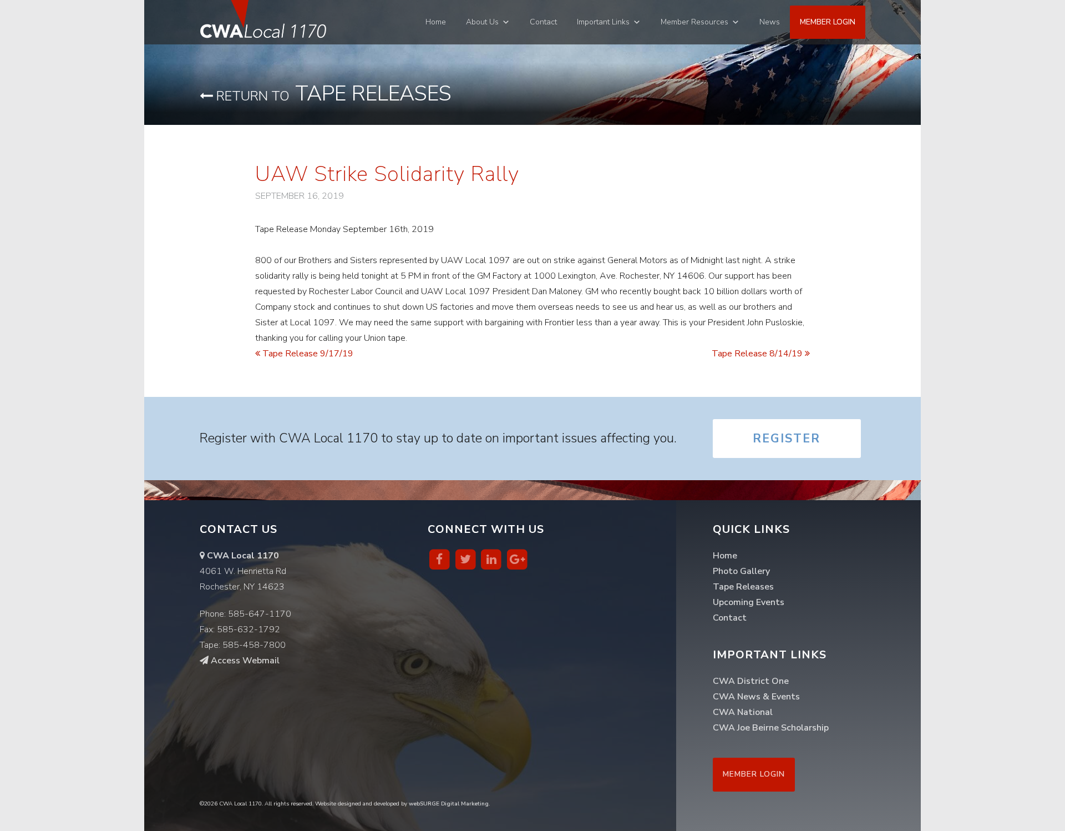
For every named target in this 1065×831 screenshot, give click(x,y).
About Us (482, 22)
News (769, 22)
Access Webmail (244, 660)
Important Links (603, 22)
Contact (543, 22)
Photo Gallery (741, 571)
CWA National (743, 712)
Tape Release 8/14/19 (758, 353)
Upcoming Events (748, 602)
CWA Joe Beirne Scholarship (771, 728)
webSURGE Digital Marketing (449, 804)
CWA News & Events (756, 697)
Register (786, 438)
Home (435, 22)
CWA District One (751, 681)
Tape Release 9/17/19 (306, 353)
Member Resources (694, 22)
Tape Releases (332, 93)
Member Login (827, 22)
